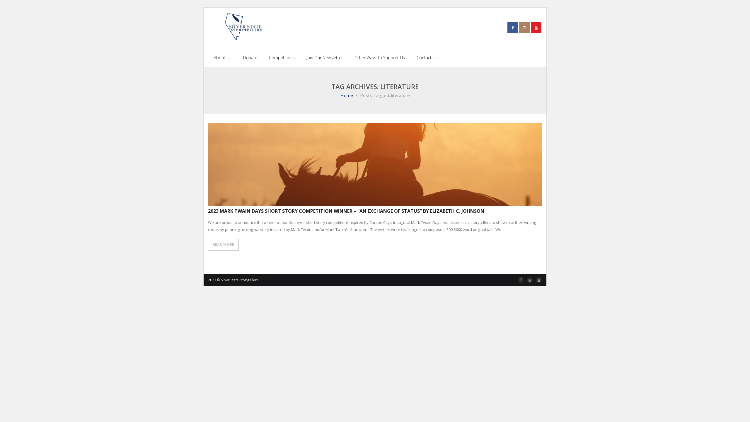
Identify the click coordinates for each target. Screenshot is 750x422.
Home (346, 95)
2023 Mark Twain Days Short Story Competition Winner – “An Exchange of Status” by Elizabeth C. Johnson (346, 211)
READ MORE (223, 244)
